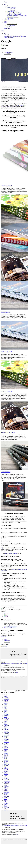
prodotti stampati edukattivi (11, 553)
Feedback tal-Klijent (12, 24)
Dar (5, 4)
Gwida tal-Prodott (8, 52)
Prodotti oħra (10, 18)
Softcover (12, 10)
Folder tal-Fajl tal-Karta (12, 17)
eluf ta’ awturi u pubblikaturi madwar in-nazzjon (13, 106)
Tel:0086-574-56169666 (10, 627)
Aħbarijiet (6, 19)
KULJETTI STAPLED (6, 391)
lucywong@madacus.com (10, 626)
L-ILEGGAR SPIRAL (6, 185)
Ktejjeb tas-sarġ (4, 547)
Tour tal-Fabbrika (11, 25)
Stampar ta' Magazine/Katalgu (14, 13)
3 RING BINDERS (5, 472)
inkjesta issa (3, 636)
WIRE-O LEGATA (5, 312)
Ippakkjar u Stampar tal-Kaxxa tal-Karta (17, 15)
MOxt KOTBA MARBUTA (8, 432)
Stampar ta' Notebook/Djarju (14, 14)
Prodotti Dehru (7, 54)
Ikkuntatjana (7, 28)
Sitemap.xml (7, 642)
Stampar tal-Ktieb (11, 7)
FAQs (5, 21)
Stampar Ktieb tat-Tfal (12, 11)
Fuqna (5, 22)
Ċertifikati (9, 26)
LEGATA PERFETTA (6, 351)
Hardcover (12, 8)
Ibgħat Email (4, 646)
